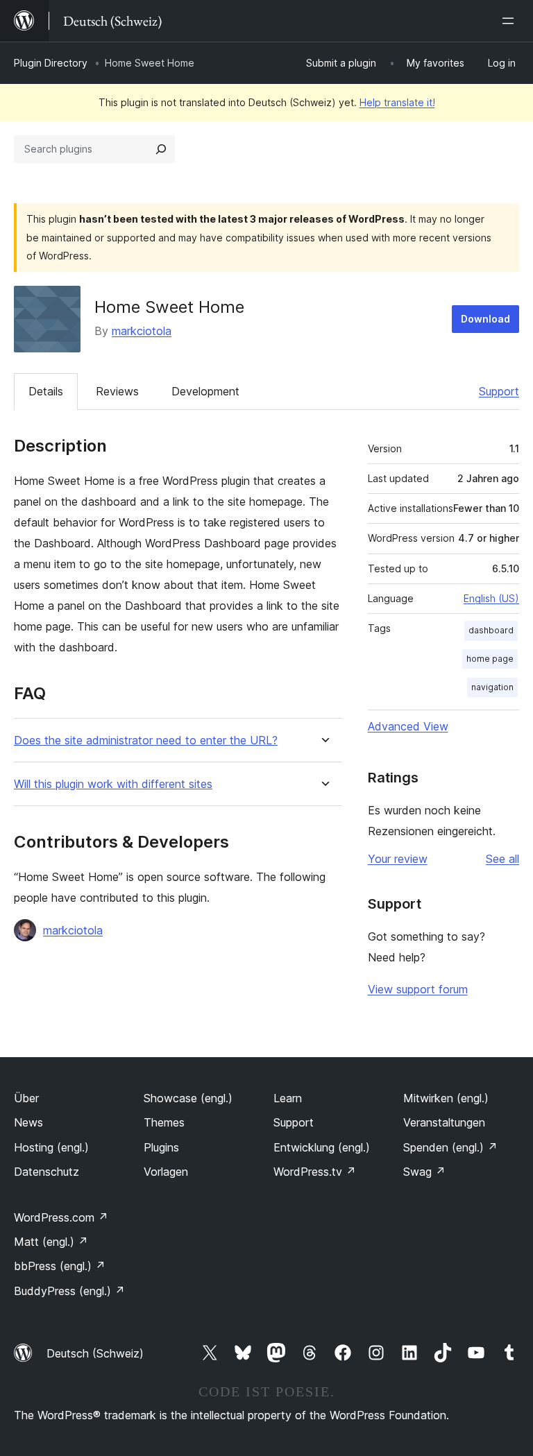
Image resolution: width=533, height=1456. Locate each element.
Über (26, 1098)
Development (205, 391)
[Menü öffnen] (511, 21)
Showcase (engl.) (188, 1098)
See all (502, 859)
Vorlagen (166, 1172)
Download (485, 319)
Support (499, 391)
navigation (492, 687)
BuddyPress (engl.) (69, 1291)
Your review (398, 859)
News (28, 1122)
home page (490, 658)
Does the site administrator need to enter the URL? (146, 740)
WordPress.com (61, 1217)
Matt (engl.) (51, 1242)
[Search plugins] (161, 149)
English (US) (491, 598)
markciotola (141, 331)
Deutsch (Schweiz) (95, 1353)
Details (45, 391)
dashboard (491, 630)
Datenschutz (46, 1172)
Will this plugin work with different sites (113, 784)
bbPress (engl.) (59, 1266)
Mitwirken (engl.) (446, 1098)
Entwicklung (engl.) (321, 1147)
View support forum (418, 989)
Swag (424, 1172)
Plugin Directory (50, 63)
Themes (164, 1122)
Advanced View (408, 726)
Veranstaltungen (444, 1122)
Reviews (117, 391)
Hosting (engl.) (51, 1147)
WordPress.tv (314, 1172)
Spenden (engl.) (450, 1147)
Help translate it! (397, 102)
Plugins (161, 1147)
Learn (287, 1098)
